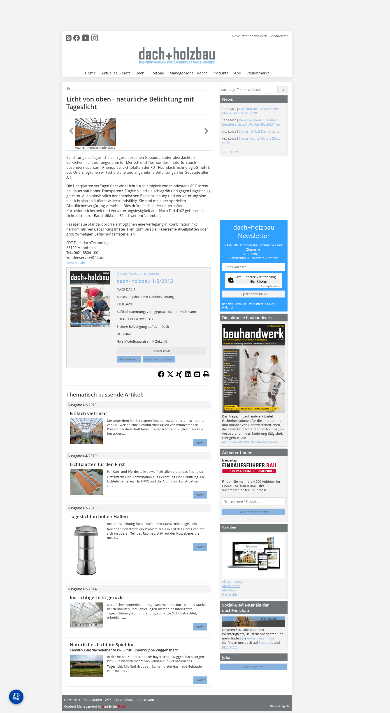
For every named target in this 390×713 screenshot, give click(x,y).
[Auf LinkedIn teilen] (188, 376)
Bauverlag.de (280, 706)
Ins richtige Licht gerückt (97, 597)
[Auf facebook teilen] (161, 376)
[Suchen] (283, 89)
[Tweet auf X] (170, 376)
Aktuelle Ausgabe (235, 581)
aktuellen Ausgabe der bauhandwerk (250, 442)
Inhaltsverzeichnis (158, 359)
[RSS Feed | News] (68, 37)
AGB (108, 699)
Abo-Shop (229, 590)
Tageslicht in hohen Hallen (99, 516)
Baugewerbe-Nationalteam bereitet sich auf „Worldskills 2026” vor (251, 122)
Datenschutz (124, 699)
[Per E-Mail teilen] (197, 374)
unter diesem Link (260, 638)
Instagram (229, 647)
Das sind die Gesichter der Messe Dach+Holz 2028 (250, 111)
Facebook (266, 642)
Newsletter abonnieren (249, 36)
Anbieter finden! (255, 512)
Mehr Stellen (253, 667)
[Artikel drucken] (206, 374)
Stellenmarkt (257, 73)
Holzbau (157, 73)
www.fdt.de (75, 262)
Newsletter (72, 699)
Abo (237, 73)
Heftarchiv (230, 594)
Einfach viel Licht (88, 413)
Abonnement (129, 359)
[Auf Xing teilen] (179, 376)
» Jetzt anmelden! (254, 294)
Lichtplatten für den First (97, 464)
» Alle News (230, 152)
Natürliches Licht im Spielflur (102, 644)
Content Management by (83, 706)
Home (90, 73)
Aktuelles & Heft (115, 73)
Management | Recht (188, 73)
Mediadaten (279, 36)
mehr (200, 442)
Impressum (145, 699)
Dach (139, 73)
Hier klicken (258, 281)
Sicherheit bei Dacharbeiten (251, 131)
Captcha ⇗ (271, 286)
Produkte (220, 73)
